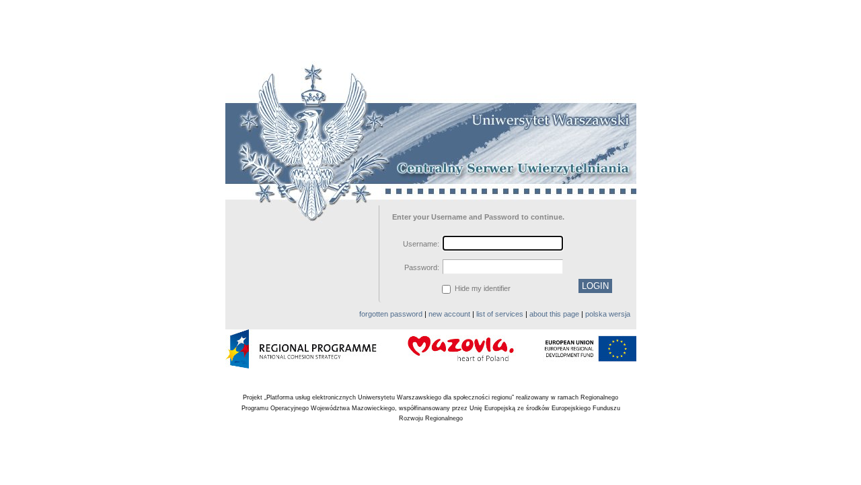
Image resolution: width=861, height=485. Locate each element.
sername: (421, 244)
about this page (554, 314)
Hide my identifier (482, 288)
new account (449, 314)
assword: (421, 267)
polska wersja (607, 314)
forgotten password (390, 314)
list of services (499, 314)
